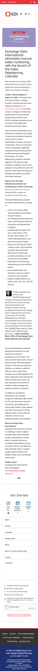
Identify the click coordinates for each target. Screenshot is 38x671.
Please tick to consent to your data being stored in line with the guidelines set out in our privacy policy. (20, 600)
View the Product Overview (16, 190)
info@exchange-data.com (16, 195)
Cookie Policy (12, 641)
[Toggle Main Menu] (20, 14)
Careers (13, 634)
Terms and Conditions (11, 637)
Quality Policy (24, 641)
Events (4, 634)
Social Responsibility (26, 634)
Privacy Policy (27, 637)
